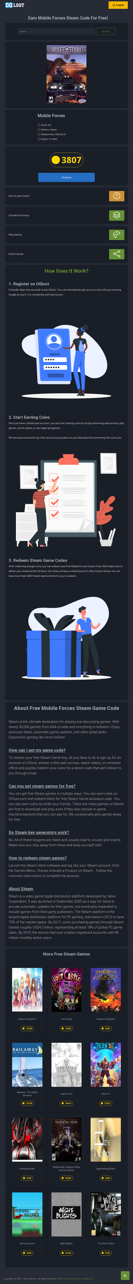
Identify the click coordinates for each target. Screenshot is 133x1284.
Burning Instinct (27, 1243)
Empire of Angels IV (27, 1019)
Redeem (66, 177)
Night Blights (66, 1243)
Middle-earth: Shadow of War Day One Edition (66, 1168)
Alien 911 (105, 1094)
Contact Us (87, 1278)
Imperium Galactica (106, 1019)
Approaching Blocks (105, 1169)
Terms (60, 1278)
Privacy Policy (73, 1278)
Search (106, 31)
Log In (120, 5)
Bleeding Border (27, 1169)
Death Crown (66, 1094)
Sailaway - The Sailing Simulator (27, 1094)
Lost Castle (66, 1019)
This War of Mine (106, 1243)
